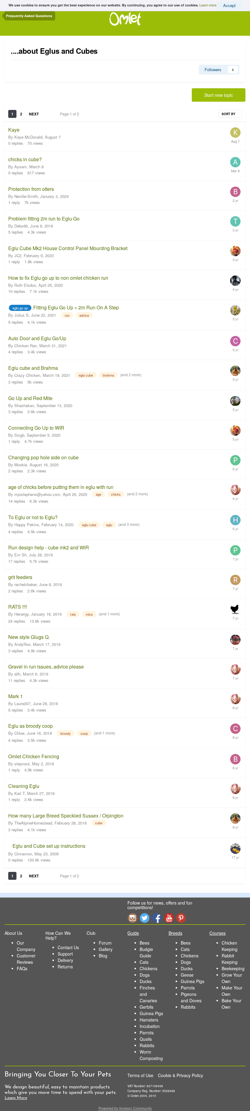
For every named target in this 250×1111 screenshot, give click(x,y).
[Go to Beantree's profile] (235, 192)
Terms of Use (140, 1075)
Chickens (148, 968)
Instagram (132, 918)
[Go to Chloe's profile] (235, 728)
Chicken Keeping (230, 946)
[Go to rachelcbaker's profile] (235, 580)
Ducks (146, 981)
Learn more (207, 4)
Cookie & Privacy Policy (180, 1075)
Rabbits (147, 1045)
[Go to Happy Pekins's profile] (235, 520)
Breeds (175, 933)
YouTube (169, 918)
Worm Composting (151, 1055)
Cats (144, 962)
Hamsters (149, 1020)
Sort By (229, 114)
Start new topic (218, 95)
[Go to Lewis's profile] (235, 371)
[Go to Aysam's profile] (235, 162)
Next (34, 114)
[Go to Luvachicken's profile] (235, 310)
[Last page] (47, 114)
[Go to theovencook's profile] (235, 221)
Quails (146, 1039)
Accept (229, 5)
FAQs (22, 968)
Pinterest (181, 918)
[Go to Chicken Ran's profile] (235, 341)
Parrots (147, 1032)
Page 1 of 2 (70, 113)
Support (65, 954)
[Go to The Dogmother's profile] (235, 490)
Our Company (26, 946)
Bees (144, 943)
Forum (105, 943)
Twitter (144, 918)
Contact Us (68, 947)
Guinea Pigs (151, 1013)
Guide (133, 933)
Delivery (65, 960)
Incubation (150, 1026)
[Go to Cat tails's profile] (235, 251)
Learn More (16, 1098)
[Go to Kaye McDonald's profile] (235, 132)
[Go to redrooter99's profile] (235, 280)
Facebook (157, 918)
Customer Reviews (26, 959)
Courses (217, 933)
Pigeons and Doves (191, 997)
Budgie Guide (146, 952)
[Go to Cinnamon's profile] (235, 848)
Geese (187, 975)
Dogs (145, 975)
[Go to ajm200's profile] (235, 609)
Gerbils (146, 1007)
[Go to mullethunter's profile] (235, 401)
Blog (103, 956)
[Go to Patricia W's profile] (235, 460)
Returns (65, 966)
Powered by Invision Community (125, 1108)
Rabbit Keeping (230, 959)
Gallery (105, 949)
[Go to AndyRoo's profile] (235, 640)
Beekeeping (233, 968)
